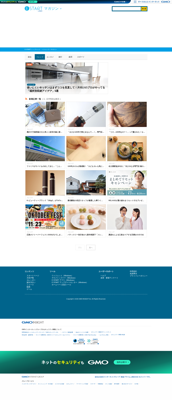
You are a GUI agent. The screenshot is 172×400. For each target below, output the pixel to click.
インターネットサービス (29, 384)
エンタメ (50, 57)
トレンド (46, 49)
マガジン (54, 49)
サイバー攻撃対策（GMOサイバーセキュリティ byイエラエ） (53, 335)
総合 (29, 57)
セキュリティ (70, 384)
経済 (70, 57)
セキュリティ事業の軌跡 (118, 334)
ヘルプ (103, 276)
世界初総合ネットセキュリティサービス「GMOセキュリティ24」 (40, 332)
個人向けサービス (127, 384)
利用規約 (133, 271)
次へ (91, 247)
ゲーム (29, 289)
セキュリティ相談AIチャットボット (101, 332)
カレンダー (31, 280)
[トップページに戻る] (34, 9)
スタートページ (33, 276)
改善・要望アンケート (109, 278)
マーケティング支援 (82, 384)
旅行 (60, 57)
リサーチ (92, 384)
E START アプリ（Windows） (64, 280)
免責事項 (133, 274)
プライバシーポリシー (138, 276)
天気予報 (30, 278)
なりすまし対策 (104, 335)
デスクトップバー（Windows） (64, 278)
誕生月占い (31, 282)
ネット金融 (108, 384)
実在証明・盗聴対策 (27, 335)
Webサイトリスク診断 (82, 332)
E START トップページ (32, 49)
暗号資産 (116, 384)
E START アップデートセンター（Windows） (70, 282)
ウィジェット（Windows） (62, 276)
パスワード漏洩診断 (67, 332)
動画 (28, 287)
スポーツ (80, 57)
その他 (136, 384)
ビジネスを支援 (59, 384)
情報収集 (100, 384)
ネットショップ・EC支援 (45, 384)
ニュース (30, 285)
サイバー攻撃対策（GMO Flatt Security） (85, 335)
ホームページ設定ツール (61, 285)
